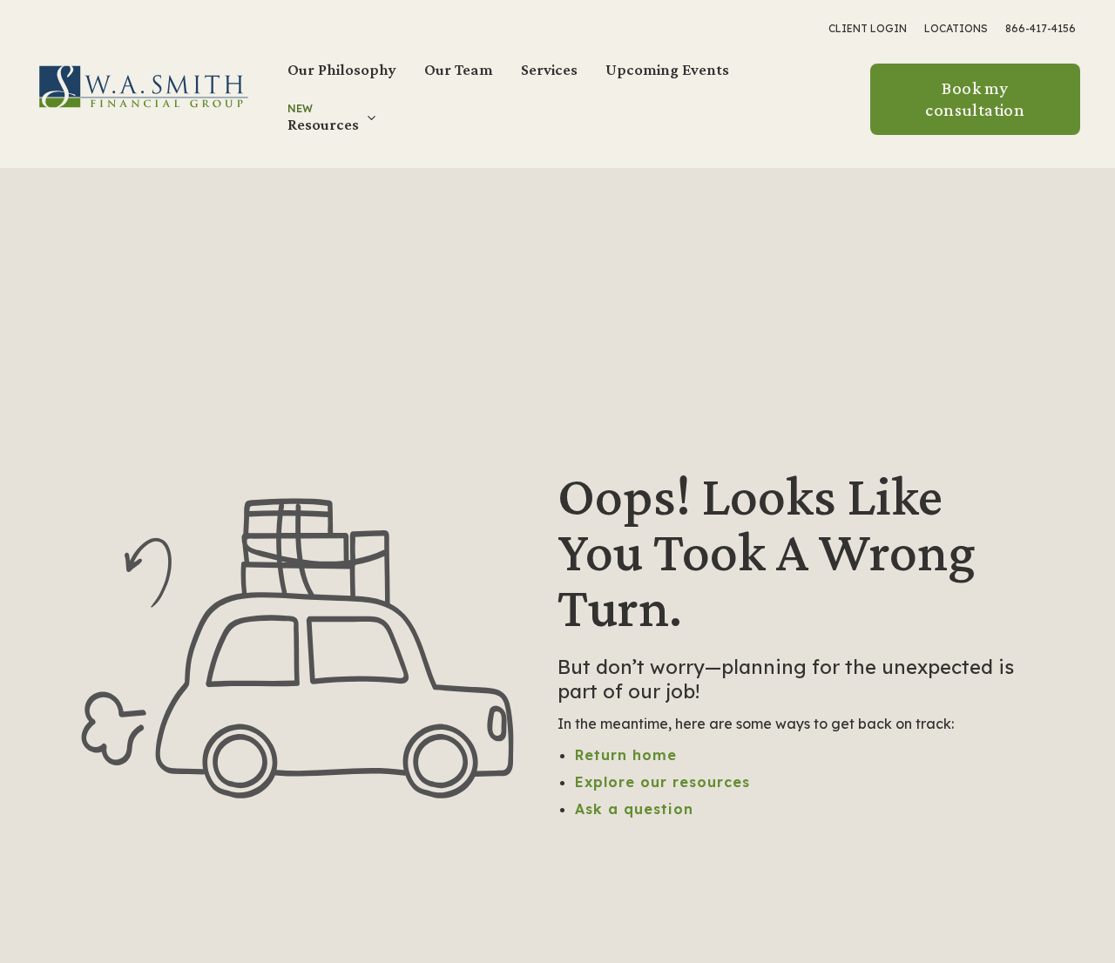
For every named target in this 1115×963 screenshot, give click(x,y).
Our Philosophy (341, 69)
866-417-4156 (1040, 28)
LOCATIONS (956, 28)
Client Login (867, 28)
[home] (144, 85)
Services (549, 69)
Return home (626, 755)
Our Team (458, 69)
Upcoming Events (667, 69)
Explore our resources (662, 782)
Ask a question (634, 809)
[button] (334, 124)
